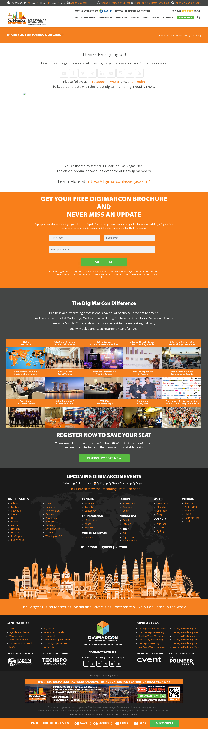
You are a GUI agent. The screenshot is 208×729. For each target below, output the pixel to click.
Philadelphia (52, 518)
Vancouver (90, 510)
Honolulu (15, 528)
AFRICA (125, 529)
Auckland (161, 523)
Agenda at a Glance (19, 632)
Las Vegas (16, 536)
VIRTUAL (188, 499)
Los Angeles (17, 539)
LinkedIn (138, 81)
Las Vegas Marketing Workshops (186, 646)
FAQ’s (12, 646)
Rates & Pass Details (54, 632)
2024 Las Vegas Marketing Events (152, 632)
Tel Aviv (127, 523)
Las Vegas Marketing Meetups (186, 635)
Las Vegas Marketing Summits (186, 643)
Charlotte (16, 510)
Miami (49, 503)
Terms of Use (112, 714)
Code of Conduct (94, 714)
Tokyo (160, 514)
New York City (53, 510)
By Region (137, 483)
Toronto (89, 506)
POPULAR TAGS (147, 623)
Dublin (126, 510)
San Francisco (53, 528)
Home (162, 35)
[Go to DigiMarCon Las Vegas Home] (16, 17)
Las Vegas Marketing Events (152, 628)
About (12, 628)
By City (100, 483)
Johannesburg (130, 540)
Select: (67, 483)
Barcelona (128, 506)
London (89, 537)
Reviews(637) (186, 10)
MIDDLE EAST (129, 516)
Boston (15, 506)
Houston (15, 532)
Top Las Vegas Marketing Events (152, 639)
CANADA (88, 499)
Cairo (125, 533)
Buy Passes (49, 628)
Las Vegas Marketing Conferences (152, 643)
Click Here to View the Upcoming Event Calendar (104, 489)
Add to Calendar (78, 2)
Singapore (162, 510)
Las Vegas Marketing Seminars (186, 639)
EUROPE (125, 499)
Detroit (15, 525)
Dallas (14, 518)
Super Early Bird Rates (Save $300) (152, 2)
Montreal (89, 503)
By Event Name (84, 483)
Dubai (126, 520)
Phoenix (50, 521)
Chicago (15, 514)
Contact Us (49, 646)
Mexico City (91, 520)
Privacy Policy (77, 714)
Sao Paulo (90, 527)
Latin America (192, 517)
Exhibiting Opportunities (55, 643)
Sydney (160, 531)
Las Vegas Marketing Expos (152, 646)
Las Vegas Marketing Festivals (186, 628)
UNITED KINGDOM (94, 533)
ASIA (157, 499)
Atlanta (15, 503)
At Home (189, 510)
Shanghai (162, 506)
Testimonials (50, 635)
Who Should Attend (18, 639)
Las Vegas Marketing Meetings (186, 632)
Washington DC (54, 536)
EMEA (188, 514)
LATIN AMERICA (92, 516)
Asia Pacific (191, 506)
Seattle (49, 532)
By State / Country (118, 483)
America (189, 503)
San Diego (51, 525)
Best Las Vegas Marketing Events (152, 635)
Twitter (114, 81)
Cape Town (129, 537)
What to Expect (16, 635)
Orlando (50, 514)
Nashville (50, 506)
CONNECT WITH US (102, 652)
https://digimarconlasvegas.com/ (118, 181)
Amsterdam (129, 503)
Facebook (99, 81)
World (188, 521)
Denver (15, 521)
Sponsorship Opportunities (57, 639)
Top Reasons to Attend (20, 643)
